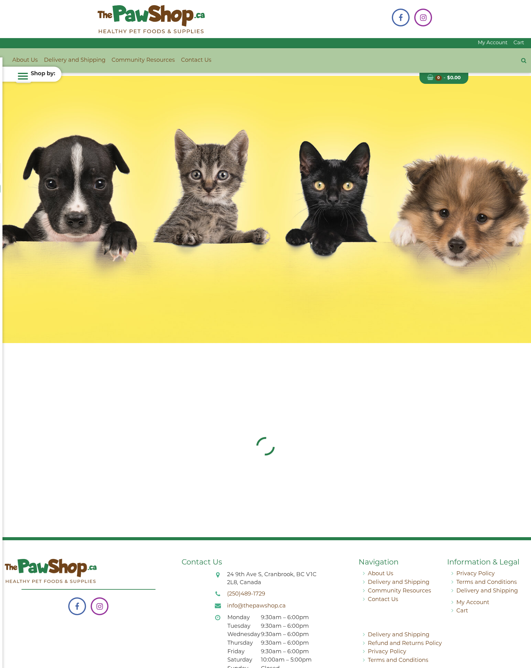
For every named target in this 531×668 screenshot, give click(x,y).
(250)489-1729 (246, 594)
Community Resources (143, 60)
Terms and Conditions (486, 582)
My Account (493, 43)
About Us (25, 60)
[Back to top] (521, 638)
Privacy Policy (475, 574)
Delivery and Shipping (74, 60)
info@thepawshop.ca (256, 606)
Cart (518, 43)
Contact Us (196, 60)
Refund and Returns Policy (405, 644)
